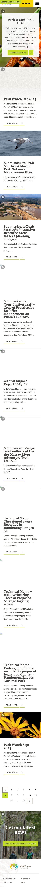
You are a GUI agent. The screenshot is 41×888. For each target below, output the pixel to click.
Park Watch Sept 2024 (16, 746)
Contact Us (7, 882)
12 (11, 801)
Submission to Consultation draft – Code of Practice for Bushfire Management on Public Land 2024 (19, 309)
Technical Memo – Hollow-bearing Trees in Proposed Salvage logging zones (18, 598)
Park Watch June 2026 (20, 22)
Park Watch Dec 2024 (20, 99)
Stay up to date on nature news (20, 844)
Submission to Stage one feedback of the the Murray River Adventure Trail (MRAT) (19, 454)
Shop (23, 882)
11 (36, 795)
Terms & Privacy (9, 879)
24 (23, 801)
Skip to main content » (10, 2)
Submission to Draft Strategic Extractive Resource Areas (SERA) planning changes (19, 233)
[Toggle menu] (37, 4)
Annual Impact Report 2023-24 (15, 383)
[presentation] (20, 68)
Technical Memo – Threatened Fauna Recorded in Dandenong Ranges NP (19, 525)
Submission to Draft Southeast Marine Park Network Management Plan (19, 168)
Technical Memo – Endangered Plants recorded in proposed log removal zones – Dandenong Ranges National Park (20, 673)
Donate (26, 3)
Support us (25, 879)
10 (30, 795)
